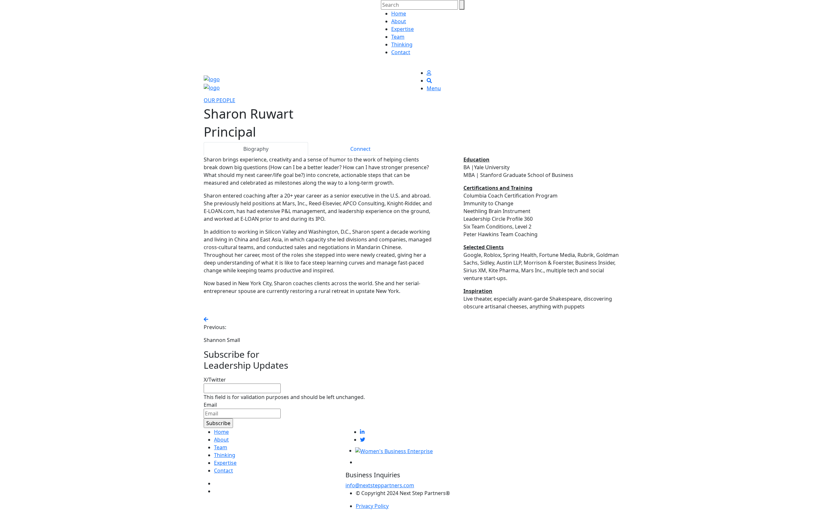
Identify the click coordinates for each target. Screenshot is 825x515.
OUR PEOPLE (219, 100)
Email (210, 404)
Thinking (401, 44)
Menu (434, 88)
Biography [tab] (255, 148)
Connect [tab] (360, 148)
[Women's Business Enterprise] (394, 450)
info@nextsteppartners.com (379, 485)
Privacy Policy (372, 506)
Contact (400, 52)
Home (398, 13)
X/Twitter (215, 379)
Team (397, 36)
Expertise (402, 29)
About (398, 21)
